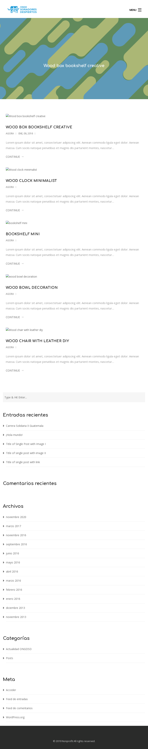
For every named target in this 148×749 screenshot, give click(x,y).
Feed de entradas (17, 699)
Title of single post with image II (26, 453)
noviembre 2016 (16, 535)
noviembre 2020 (16, 517)
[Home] (22, 10)
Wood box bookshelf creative (39, 127)
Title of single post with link (23, 462)
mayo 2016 (13, 562)
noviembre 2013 (16, 617)
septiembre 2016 (16, 544)
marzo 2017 (13, 526)
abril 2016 (12, 571)
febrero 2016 (14, 589)
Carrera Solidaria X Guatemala (24, 426)
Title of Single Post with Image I (26, 444)
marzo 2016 (13, 580)
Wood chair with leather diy (37, 341)
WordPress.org (15, 717)
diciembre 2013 (15, 608)
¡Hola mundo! (14, 435)
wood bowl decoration (32, 288)
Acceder (11, 690)
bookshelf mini (23, 234)
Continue (13, 156)
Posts (9, 658)
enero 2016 (13, 599)
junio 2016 (12, 553)
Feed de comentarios (19, 708)
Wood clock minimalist (31, 181)
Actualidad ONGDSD (19, 649)
